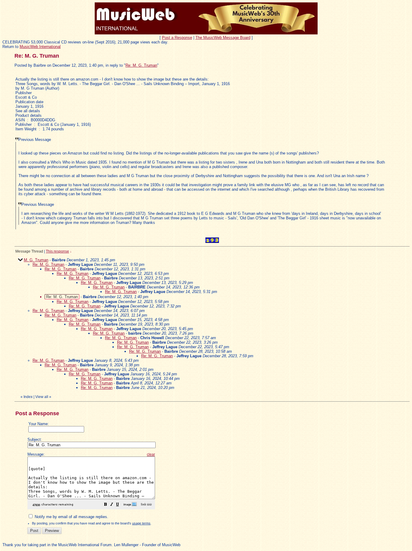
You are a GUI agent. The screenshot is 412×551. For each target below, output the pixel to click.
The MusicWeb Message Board (222, 37)
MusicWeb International (40, 46)
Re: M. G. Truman (141, 65)
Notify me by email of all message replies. (70, 516)
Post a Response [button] (177, 37)
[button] (105, 505)
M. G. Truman (36, 260)
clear (151, 454)
